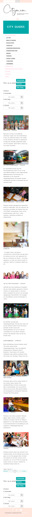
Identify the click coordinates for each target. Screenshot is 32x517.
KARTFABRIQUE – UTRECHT (12, 341)
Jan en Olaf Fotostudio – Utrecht (14, 284)
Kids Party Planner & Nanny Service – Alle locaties (15, 377)
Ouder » (24, 471)
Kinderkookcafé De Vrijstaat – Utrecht (13, 447)
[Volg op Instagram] (26, 5)
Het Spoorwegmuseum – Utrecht (14, 165)
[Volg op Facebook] (21, 5)
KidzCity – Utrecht (9, 412)
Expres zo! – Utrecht (10, 130)
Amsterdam (20, 80)
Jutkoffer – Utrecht (9, 318)
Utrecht (19, 84)
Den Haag (20, 88)
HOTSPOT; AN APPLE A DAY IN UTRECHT (13, 248)
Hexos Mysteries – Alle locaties (13, 202)
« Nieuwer (8, 470)
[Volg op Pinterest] (24, 5)
